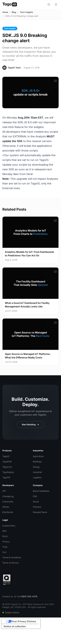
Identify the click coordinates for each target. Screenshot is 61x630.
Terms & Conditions (11, 557)
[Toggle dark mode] (49, 4)
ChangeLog (8, 496)
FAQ (35, 496)
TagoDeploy (8, 472)
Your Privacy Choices (24, 621)
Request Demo (40, 512)
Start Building (29, 424)
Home (5, 12)
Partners (37, 507)
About (36, 501)
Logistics (37, 477)
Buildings (37, 461)
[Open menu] (56, 4)
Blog (14, 12)
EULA (5, 536)
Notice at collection (15, 626)
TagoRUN (7, 461)
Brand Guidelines (41, 491)
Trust (4, 547)
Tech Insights (26, 12)
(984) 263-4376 (29, 596)
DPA (4, 531)
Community (7, 501)
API (4, 491)
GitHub (5, 507)
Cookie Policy (8, 525)
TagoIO (5, 456)
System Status (12, 612)
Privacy (6, 541)
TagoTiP (6, 477)
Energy (36, 467)
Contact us (7, 596)
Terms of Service (10, 562)
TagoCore (7, 467)
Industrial (37, 472)
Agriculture (38, 456)
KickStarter (7, 512)
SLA (4, 552)
